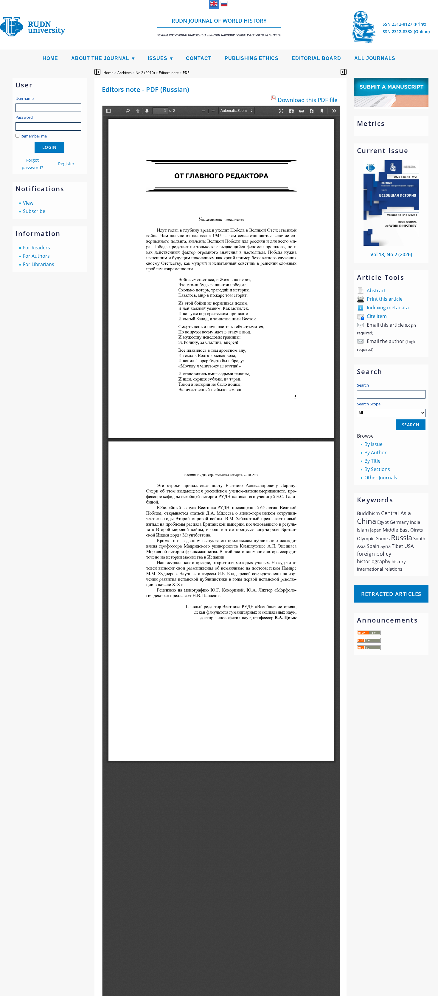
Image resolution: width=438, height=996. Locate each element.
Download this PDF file (308, 100)
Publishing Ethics (252, 58)
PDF (186, 72)
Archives (124, 72)
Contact (199, 58)
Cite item (377, 316)
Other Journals (380, 477)
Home (50, 58)
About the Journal (100, 58)
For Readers (36, 247)
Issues (157, 58)
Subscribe (34, 211)
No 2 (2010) (145, 72)
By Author (375, 452)
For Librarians (38, 264)
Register (66, 163)
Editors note (169, 72)
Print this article (385, 299)
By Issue (373, 444)
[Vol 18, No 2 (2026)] (392, 244)
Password (24, 117)
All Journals (374, 58)
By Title (372, 461)
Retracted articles (391, 593)
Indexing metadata (388, 307)
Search (363, 385)
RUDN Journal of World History (219, 27)
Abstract (376, 290)
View (28, 203)
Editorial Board (316, 58)
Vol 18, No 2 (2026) (391, 254)
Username (24, 98)
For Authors (36, 256)
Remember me (34, 136)
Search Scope (368, 404)
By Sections (377, 469)
